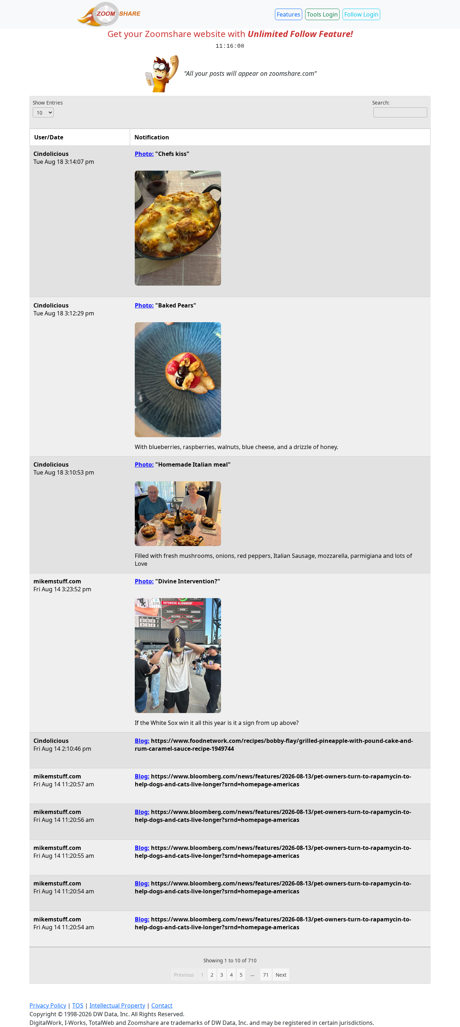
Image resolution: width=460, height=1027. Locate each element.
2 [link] (212, 974)
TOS (77, 1005)
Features (288, 14)
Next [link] (281, 974)
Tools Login (322, 14)
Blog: (142, 741)
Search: (381, 102)
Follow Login (361, 14)
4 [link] (231, 974)
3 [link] (221, 974)
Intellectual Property (117, 1005)
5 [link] (241, 974)
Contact (161, 1005)
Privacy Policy (47, 1005)
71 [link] (266, 974)
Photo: (144, 154)
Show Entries (48, 102)
